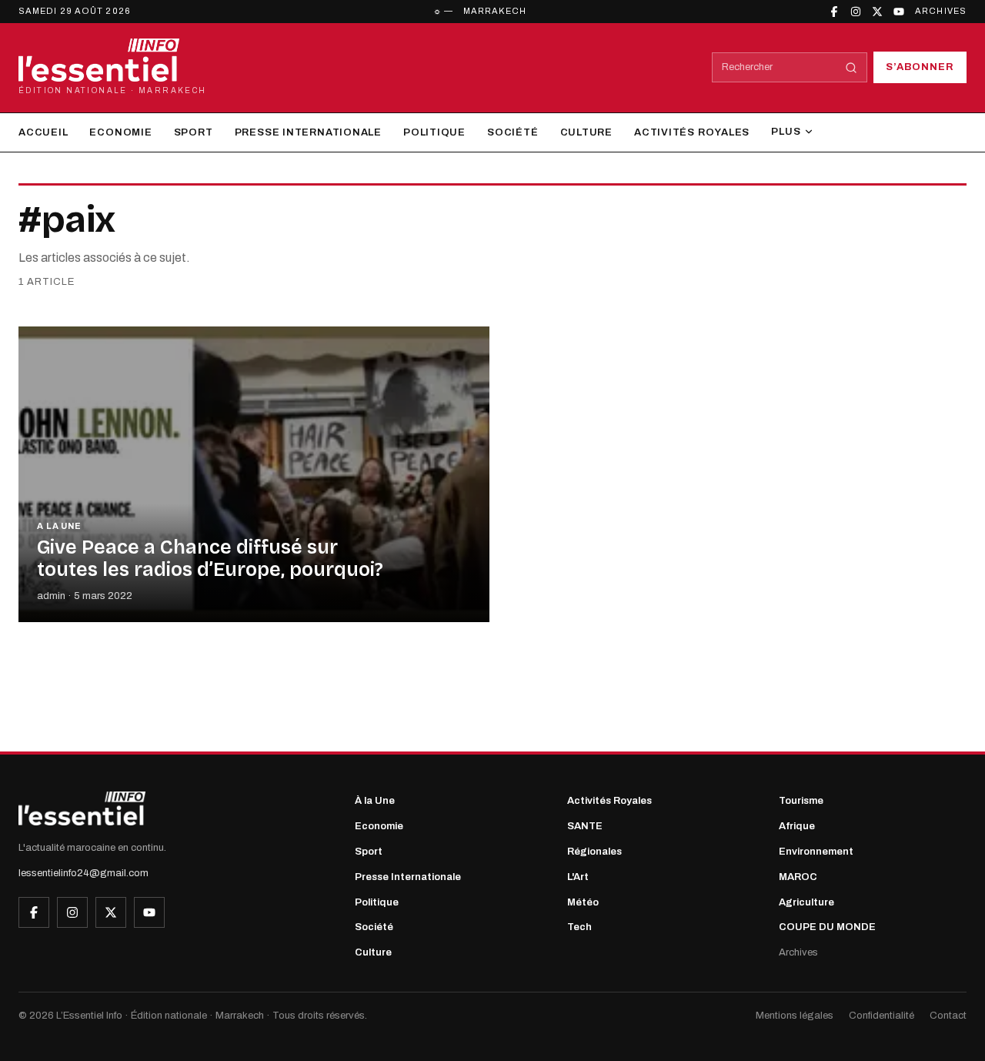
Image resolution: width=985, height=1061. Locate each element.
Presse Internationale (308, 132)
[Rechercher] (851, 67)
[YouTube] (898, 11)
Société (512, 132)
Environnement (816, 851)
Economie (120, 132)
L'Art (578, 877)
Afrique (797, 826)
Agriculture (806, 902)
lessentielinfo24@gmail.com (83, 873)
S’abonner (920, 67)
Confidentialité (881, 1015)
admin (51, 596)
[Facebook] (834, 11)
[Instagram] (855, 11)
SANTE (585, 826)
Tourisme (801, 800)
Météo (583, 902)
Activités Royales (692, 132)
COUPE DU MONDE (827, 927)
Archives (941, 10)
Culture (586, 132)
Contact (948, 1015)
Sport (193, 132)
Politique (434, 132)
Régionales (594, 851)
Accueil (43, 132)
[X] (877, 11)
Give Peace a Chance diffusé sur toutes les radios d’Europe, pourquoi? (210, 559)
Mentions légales (794, 1015)
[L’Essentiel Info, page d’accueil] (81, 808)
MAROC (798, 877)
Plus (785, 131)
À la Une (375, 800)
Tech (579, 927)
